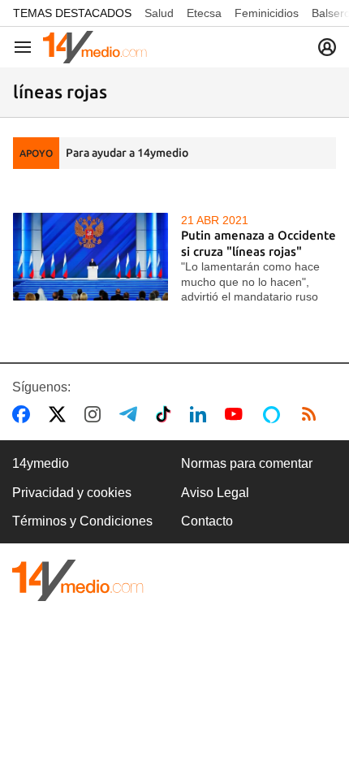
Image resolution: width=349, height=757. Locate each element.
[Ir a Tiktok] (167, 414)
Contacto (207, 521)
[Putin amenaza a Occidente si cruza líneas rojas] (90, 256)
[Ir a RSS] (312, 414)
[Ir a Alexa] (274, 414)
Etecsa (204, 12)
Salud (159, 12)
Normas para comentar (246, 463)
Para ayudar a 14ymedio (127, 152)
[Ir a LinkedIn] (201, 414)
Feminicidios (267, 12)
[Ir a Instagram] (95, 414)
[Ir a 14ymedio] (95, 47)
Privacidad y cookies (71, 493)
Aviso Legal (215, 493)
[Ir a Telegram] (131, 414)
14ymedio (40, 463)
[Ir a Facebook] (24, 414)
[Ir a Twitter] (60, 414)
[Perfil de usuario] (327, 47)
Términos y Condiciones (82, 521)
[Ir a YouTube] (237, 414)
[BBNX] (78, 580)
